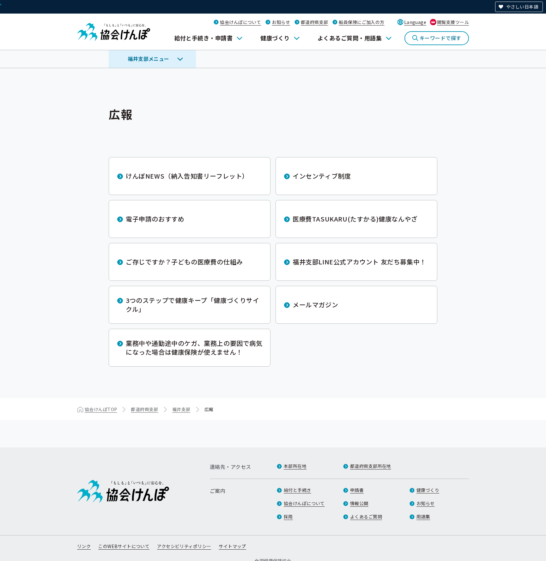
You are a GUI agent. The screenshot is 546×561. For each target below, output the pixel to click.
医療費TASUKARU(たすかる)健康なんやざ (355, 218)
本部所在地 (295, 466)
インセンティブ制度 (322, 175)
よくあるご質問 (366, 516)
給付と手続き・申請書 (203, 38)
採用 (288, 516)
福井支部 (181, 409)
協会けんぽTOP (101, 409)
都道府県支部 (314, 22)
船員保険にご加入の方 (361, 22)
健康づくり (274, 38)
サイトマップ (232, 546)
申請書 (357, 490)
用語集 (423, 516)
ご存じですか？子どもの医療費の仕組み (184, 261)
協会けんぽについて (240, 22)
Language (415, 22)
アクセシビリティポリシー (184, 546)
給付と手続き (297, 490)
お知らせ (281, 22)
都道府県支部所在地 (370, 466)
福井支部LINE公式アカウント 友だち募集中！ (359, 261)
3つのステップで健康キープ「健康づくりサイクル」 (192, 305)
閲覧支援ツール (453, 22)
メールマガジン (315, 304)
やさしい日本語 (522, 6)
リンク (84, 546)
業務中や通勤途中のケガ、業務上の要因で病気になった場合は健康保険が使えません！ (194, 348)
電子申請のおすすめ (155, 218)
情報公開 (359, 503)
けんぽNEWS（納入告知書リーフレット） (187, 175)
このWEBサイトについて (123, 546)
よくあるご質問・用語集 (350, 38)
